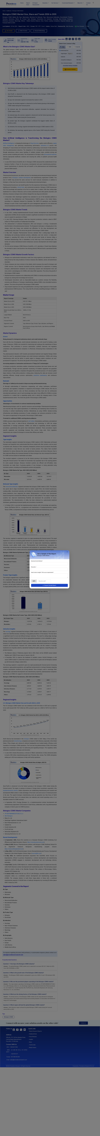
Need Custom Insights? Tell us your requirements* (42, 572)
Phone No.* (33, 567)
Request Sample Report (49, 585)
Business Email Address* (36, 561)
